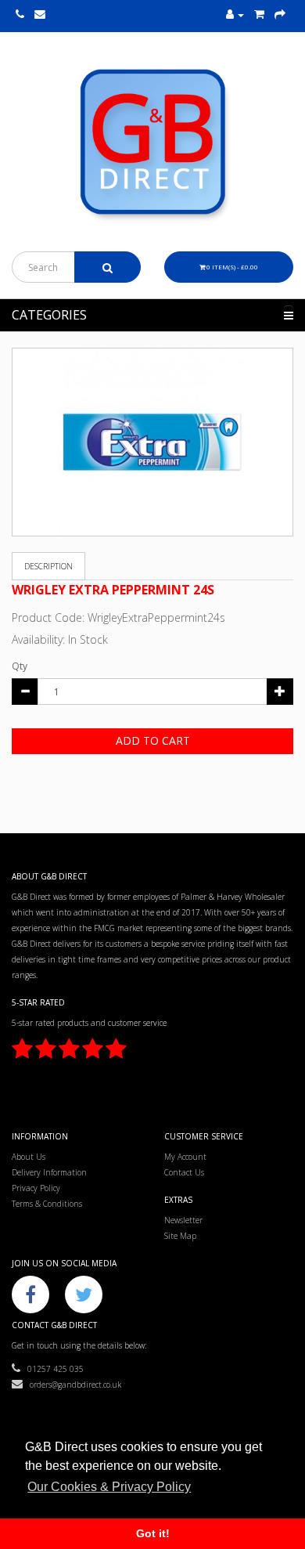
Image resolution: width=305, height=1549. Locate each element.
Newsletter (183, 1220)
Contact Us (184, 1172)
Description (48, 566)
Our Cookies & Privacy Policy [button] (109, 1486)
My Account (185, 1156)
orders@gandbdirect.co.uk (72, 1384)
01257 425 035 (52, 1368)
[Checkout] (279, 14)
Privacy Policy (36, 1188)
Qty (19, 666)
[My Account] (235, 14)
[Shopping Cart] (259, 14)
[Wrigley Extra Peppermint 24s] (152, 442)
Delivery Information (49, 1172)
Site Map (180, 1235)
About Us (28, 1156)
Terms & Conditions (47, 1203)
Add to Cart (153, 740)
